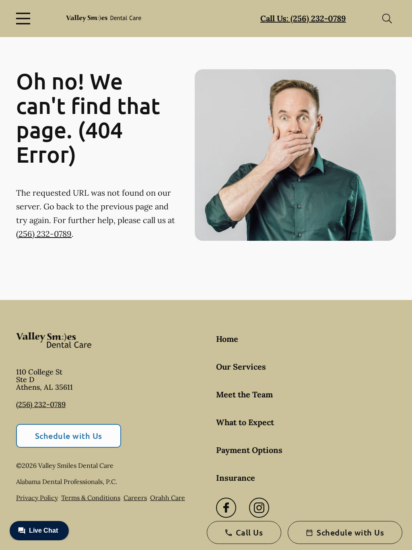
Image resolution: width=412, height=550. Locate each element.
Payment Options (249, 450)
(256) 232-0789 (44, 234)
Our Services (241, 367)
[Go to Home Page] (103, 18)
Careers (135, 498)
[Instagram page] (259, 508)
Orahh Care (167, 498)
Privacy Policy (37, 498)
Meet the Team (244, 394)
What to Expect (245, 422)
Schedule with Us (68, 435)
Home (227, 339)
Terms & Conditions (90, 498)
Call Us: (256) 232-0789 (303, 18)
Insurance (235, 478)
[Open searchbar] (387, 18)
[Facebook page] (226, 508)
